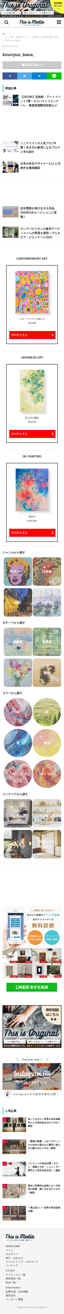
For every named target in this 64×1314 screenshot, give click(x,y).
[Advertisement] (32, 128)
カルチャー (12, 1253)
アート (9, 1250)
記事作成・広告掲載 (17, 1291)
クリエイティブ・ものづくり (22, 1261)
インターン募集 (14, 1299)
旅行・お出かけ (14, 1257)
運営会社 (11, 1295)
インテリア (12, 1265)
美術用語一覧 (13, 1278)
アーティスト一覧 (16, 1274)
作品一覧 (11, 1282)
